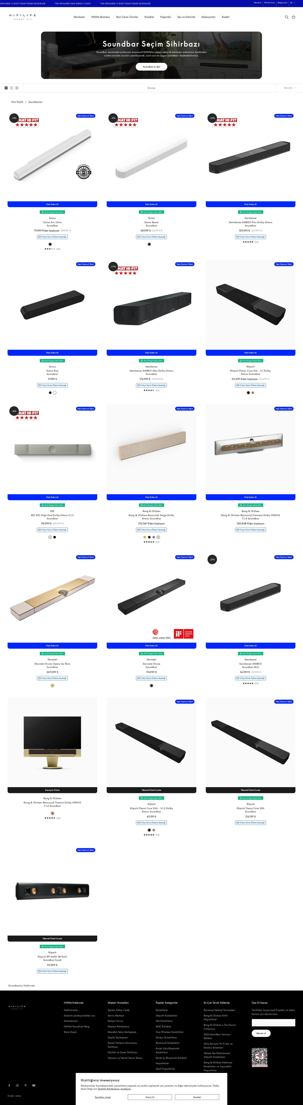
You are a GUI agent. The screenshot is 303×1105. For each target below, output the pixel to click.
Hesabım (257, 3)
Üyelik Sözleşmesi (118, 1037)
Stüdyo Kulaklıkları (166, 1037)
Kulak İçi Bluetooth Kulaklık (171, 1057)
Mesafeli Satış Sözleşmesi (122, 1031)
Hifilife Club (269, 3)
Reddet (197, 1097)
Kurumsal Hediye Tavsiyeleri (219, 1010)
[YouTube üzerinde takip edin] (33, 1085)
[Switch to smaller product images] (11, 88)
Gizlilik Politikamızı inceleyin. (114, 1088)
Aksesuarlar (209, 16)
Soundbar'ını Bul (151, 66)
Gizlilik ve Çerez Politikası (122, 1052)
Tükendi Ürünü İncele (151, 790)
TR (291, 3)
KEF (52, 511)
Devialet (52, 659)
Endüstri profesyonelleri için (79, 1015)
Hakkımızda (71, 1010)
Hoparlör (165, 16)
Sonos (52, 217)
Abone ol (261, 1033)
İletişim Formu (115, 1020)
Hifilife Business (100, 16)
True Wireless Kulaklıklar (170, 1031)
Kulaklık (149, 16)
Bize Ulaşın (70, 1031)
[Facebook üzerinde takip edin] (9, 1085)
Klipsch (251, 366)
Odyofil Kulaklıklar (166, 1015)
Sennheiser (251, 217)
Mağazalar (283, 3)
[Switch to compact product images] (16, 88)
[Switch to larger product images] (6, 88)
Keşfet (225, 16)
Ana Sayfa (17, 101)
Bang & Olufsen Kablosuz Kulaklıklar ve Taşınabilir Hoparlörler (218, 1066)
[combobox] (292, 2)
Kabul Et (150, 1097)
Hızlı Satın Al (52, 204)
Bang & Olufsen (151, 511)
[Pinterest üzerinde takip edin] (25, 1085)
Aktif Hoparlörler (165, 1068)
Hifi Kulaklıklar (164, 1020)
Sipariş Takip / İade (119, 1010)
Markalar (79, 16)
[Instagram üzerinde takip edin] (17, 1085)
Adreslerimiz (71, 1020)
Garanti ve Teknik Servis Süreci (125, 1057)
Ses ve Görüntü (186, 16)
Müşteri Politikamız (118, 1026)
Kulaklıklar (162, 1010)
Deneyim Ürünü (52, 790)
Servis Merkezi (116, 1015)
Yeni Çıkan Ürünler (127, 16)
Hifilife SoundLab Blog (76, 1026)
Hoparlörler (162, 1063)
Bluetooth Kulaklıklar (167, 1042)
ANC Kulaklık (163, 1026)
